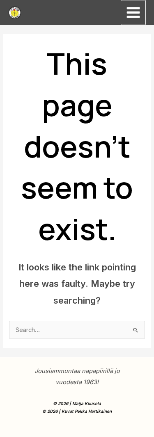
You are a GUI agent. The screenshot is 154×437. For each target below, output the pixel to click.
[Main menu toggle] (133, 12)
